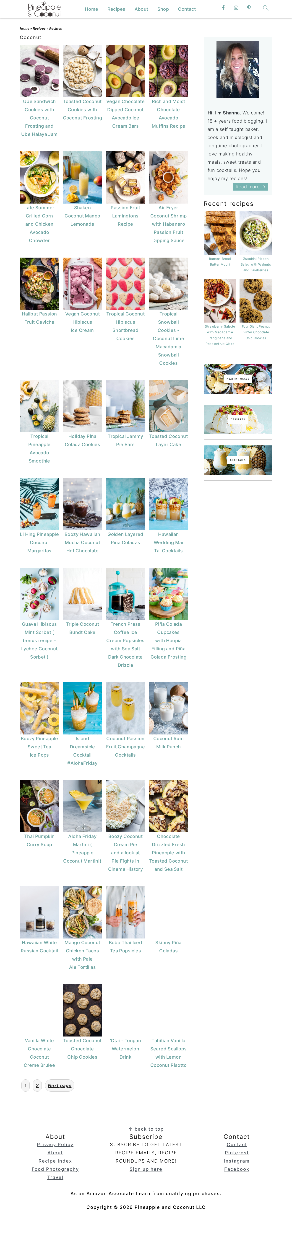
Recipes (116, 9)
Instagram (237, 1161)
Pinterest (237, 1152)
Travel (55, 1177)
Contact (187, 9)
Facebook (236, 1169)
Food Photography (55, 1169)
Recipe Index (55, 1161)
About (141, 9)
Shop (163, 9)
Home (91, 9)
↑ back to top (146, 1129)
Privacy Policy (55, 1144)
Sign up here (146, 1169)
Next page (60, 1085)
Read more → (251, 186)
